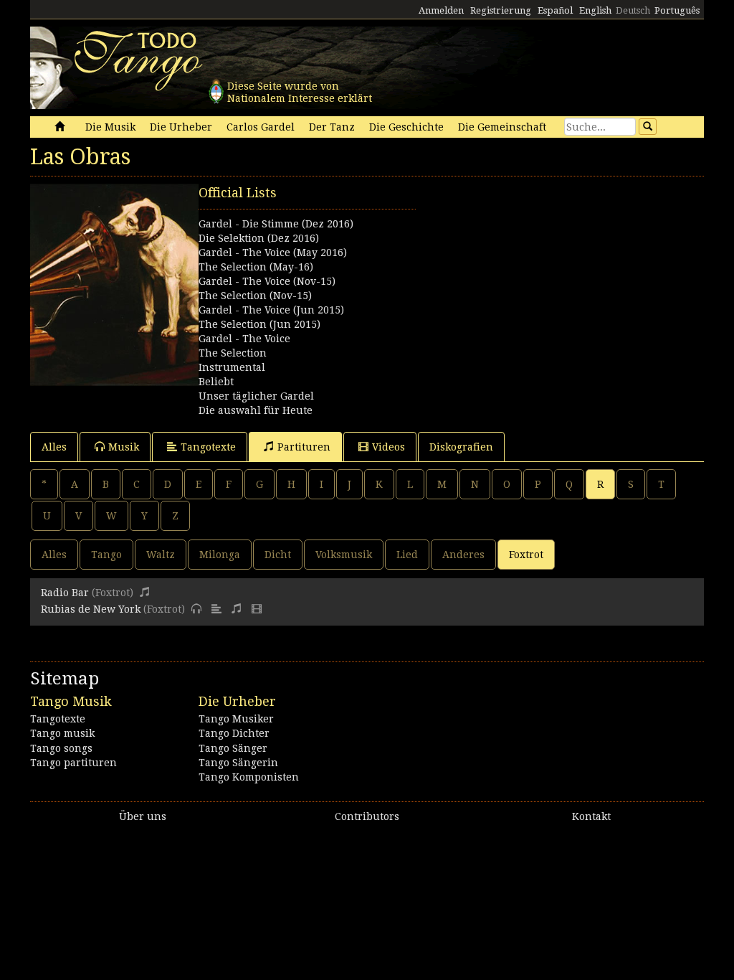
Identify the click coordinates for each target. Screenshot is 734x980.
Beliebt (216, 381)
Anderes (463, 554)
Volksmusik (343, 554)
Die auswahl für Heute (256, 410)
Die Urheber (181, 127)
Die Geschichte (406, 127)
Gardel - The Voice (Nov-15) (267, 281)
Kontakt (591, 816)
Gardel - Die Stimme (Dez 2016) (276, 224)
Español (555, 10)
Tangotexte (208, 447)
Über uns (142, 816)
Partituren (303, 447)
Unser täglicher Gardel (256, 396)
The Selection (233, 353)
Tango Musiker (236, 719)
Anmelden (441, 10)
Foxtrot (526, 554)
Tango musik (62, 733)
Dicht (277, 554)
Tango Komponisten (249, 777)
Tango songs (61, 748)
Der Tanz (332, 127)
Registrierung (500, 10)
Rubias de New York (90, 609)
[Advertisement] (535, 273)
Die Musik (110, 127)
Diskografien (461, 447)
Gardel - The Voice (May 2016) (273, 252)
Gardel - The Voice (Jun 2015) (271, 310)
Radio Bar (65, 592)
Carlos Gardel (261, 127)
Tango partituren (73, 762)
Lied (407, 554)
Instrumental (232, 367)
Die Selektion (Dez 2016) (259, 238)
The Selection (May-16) (256, 267)
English (595, 10)
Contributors (367, 816)
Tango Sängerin (238, 762)
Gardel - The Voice (244, 338)
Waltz (160, 554)
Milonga (219, 554)
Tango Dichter (234, 733)
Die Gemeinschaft (502, 127)
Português (677, 10)
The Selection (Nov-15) (255, 295)
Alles (54, 447)
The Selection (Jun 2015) (259, 324)
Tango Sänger (233, 748)
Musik (123, 447)
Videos (388, 447)
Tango (106, 554)
